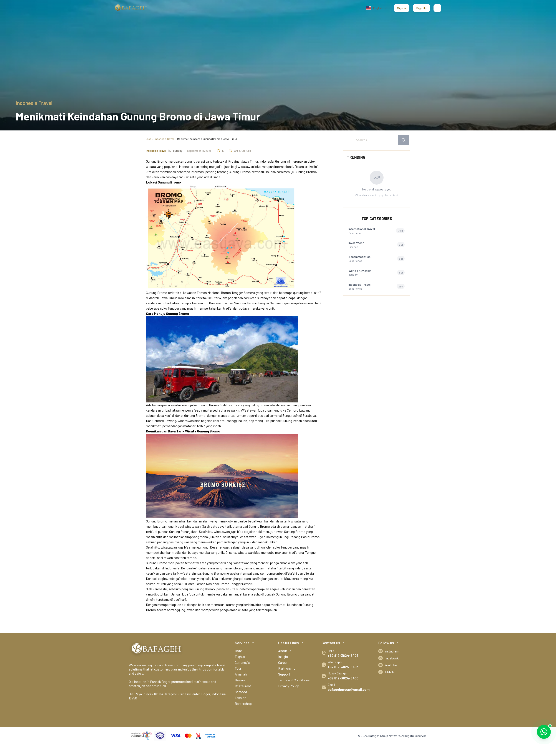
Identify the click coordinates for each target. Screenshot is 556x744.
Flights (240, 656)
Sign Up (421, 8)
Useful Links (288, 642)
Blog (148, 138)
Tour (238, 668)
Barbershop (243, 703)
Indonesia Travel (164, 138)
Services (242, 642)
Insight (283, 656)
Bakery (240, 680)
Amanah (241, 674)
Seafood (241, 692)
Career (283, 662)
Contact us (331, 642)
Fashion (240, 698)
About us (284, 651)
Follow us (386, 642)
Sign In (401, 8)
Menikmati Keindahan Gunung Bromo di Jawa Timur (207, 138)
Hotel (239, 651)
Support (284, 674)
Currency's (242, 662)
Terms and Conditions (294, 680)
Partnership (286, 668)
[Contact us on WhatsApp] (544, 732)
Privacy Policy (288, 686)
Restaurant (243, 686)
